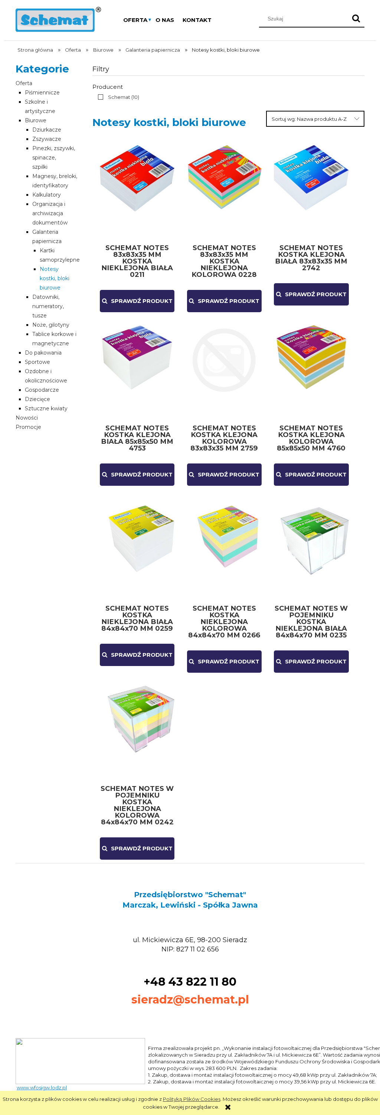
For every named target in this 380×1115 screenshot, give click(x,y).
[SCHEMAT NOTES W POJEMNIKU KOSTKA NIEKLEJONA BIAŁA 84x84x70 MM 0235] (311, 551)
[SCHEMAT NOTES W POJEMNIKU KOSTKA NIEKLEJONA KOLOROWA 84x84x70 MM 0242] (137, 732)
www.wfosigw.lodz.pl (42, 1087)
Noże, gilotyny (50, 324)
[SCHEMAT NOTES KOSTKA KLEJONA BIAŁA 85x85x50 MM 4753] (137, 371)
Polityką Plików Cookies (191, 1099)
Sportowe (37, 362)
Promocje (28, 427)
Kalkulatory (46, 194)
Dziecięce (37, 399)
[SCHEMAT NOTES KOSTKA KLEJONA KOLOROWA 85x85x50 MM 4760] (311, 371)
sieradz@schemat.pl (190, 999)
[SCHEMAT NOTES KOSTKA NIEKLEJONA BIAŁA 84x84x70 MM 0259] (137, 551)
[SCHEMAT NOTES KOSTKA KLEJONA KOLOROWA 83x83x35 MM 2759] (224, 371)
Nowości (27, 417)
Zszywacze (46, 139)
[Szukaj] (355, 18)
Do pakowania (43, 352)
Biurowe (35, 120)
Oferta (24, 83)
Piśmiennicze (42, 92)
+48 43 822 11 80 (190, 982)
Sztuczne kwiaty (46, 408)
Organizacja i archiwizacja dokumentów (50, 213)
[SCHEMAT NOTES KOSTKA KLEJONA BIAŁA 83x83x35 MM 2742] (311, 191)
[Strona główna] (58, 19)
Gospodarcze (42, 390)
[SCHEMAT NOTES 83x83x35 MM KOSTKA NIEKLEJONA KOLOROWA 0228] (224, 191)
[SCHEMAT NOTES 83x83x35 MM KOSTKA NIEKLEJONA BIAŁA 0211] (137, 191)
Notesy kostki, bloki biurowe (54, 278)
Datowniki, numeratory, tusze (48, 306)
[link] (116, 97)
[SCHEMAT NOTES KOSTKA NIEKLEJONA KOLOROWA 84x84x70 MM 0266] (224, 551)
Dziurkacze (46, 129)
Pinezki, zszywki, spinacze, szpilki (53, 157)
